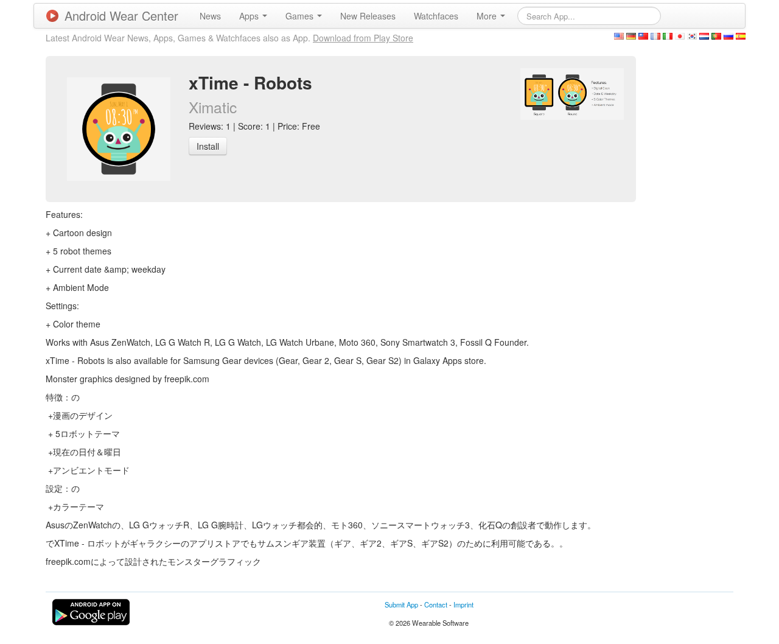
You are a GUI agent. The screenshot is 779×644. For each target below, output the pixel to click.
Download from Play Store (363, 38)
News (210, 16)
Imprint (463, 604)
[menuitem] (210, 16)
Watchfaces (436, 16)
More (488, 16)
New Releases (368, 16)
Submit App (401, 604)
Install (208, 146)
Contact (435, 604)
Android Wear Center (121, 15)
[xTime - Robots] (572, 92)
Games (300, 16)
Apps (250, 16)
